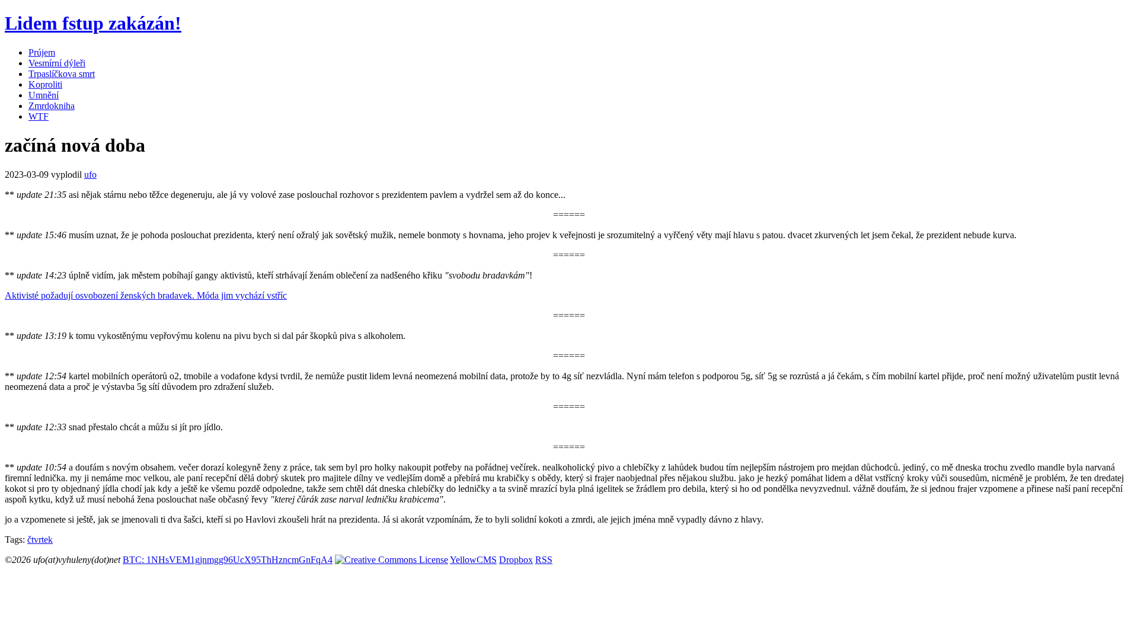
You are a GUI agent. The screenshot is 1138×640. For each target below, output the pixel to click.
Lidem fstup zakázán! (93, 23)
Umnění (43, 95)
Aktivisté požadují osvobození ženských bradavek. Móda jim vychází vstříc (146, 295)
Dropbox (516, 560)
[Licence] (391, 560)
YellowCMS (473, 560)
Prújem (41, 52)
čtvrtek (40, 540)
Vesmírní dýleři (56, 63)
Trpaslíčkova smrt (61, 74)
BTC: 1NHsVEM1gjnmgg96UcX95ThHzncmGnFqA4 (228, 560)
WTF (38, 116)
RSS (543, 560)
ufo (90, 174)
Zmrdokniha (51, 106)
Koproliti (45, 84)
